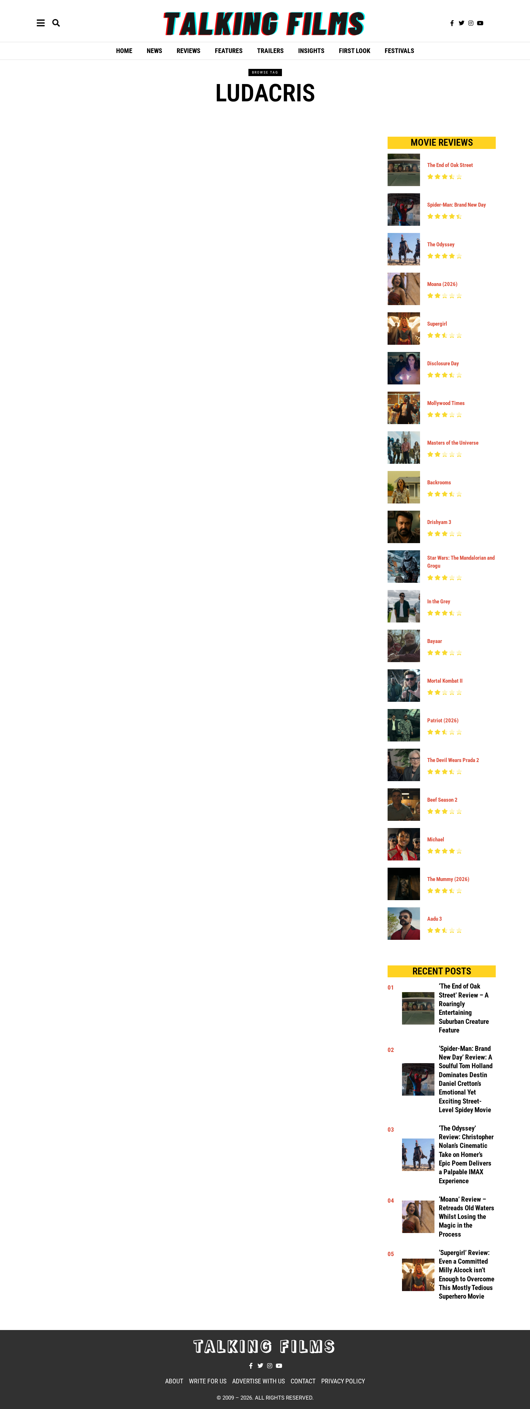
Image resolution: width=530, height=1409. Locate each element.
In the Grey (438, 601)
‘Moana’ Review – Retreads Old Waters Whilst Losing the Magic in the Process (466, 1217)
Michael (435, 839)
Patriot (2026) (443, 720)
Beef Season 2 (442, 800)
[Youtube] (480, 23)
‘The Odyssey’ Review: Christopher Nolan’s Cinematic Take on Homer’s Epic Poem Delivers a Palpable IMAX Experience (466, 1154)
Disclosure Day (443, 363)
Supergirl (437, 324)
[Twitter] (461, 23)
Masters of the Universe (452, 443)
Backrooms (439, 482)
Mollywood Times (446, 403)
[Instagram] (471, 23)
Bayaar (434, 641)
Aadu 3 (434, 919)
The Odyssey (441, 244)
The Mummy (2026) (448, 879)
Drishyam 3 (439, 522)
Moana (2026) (442, 284)
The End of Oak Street (450, 165)
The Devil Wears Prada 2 (453, 760)
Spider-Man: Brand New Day (456, 205)
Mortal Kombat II (445, 681)
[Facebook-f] (452, 23)
